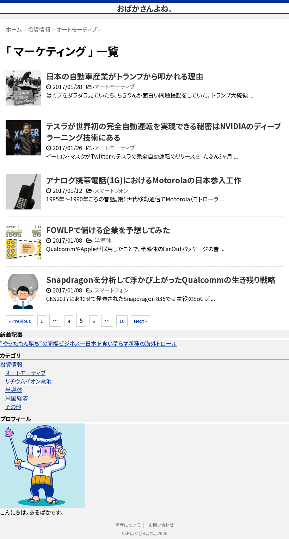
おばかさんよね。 (144, 8)
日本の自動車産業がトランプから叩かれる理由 (124, 76)
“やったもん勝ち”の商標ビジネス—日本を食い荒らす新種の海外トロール (88, 343)
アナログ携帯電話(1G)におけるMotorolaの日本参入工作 (143, 179)
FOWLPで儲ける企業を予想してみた (108, 229)
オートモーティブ (114, 86)
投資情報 (11, 364)
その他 (13, 406)
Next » (140, 321)
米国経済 (16, 398)
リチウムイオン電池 (28, 381)
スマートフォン (111, 190)
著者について (128, 525)
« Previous (20, 321)
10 (121, 321)
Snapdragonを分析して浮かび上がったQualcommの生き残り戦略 (160, 279)
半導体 (102, 240)
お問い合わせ (161, 525)
